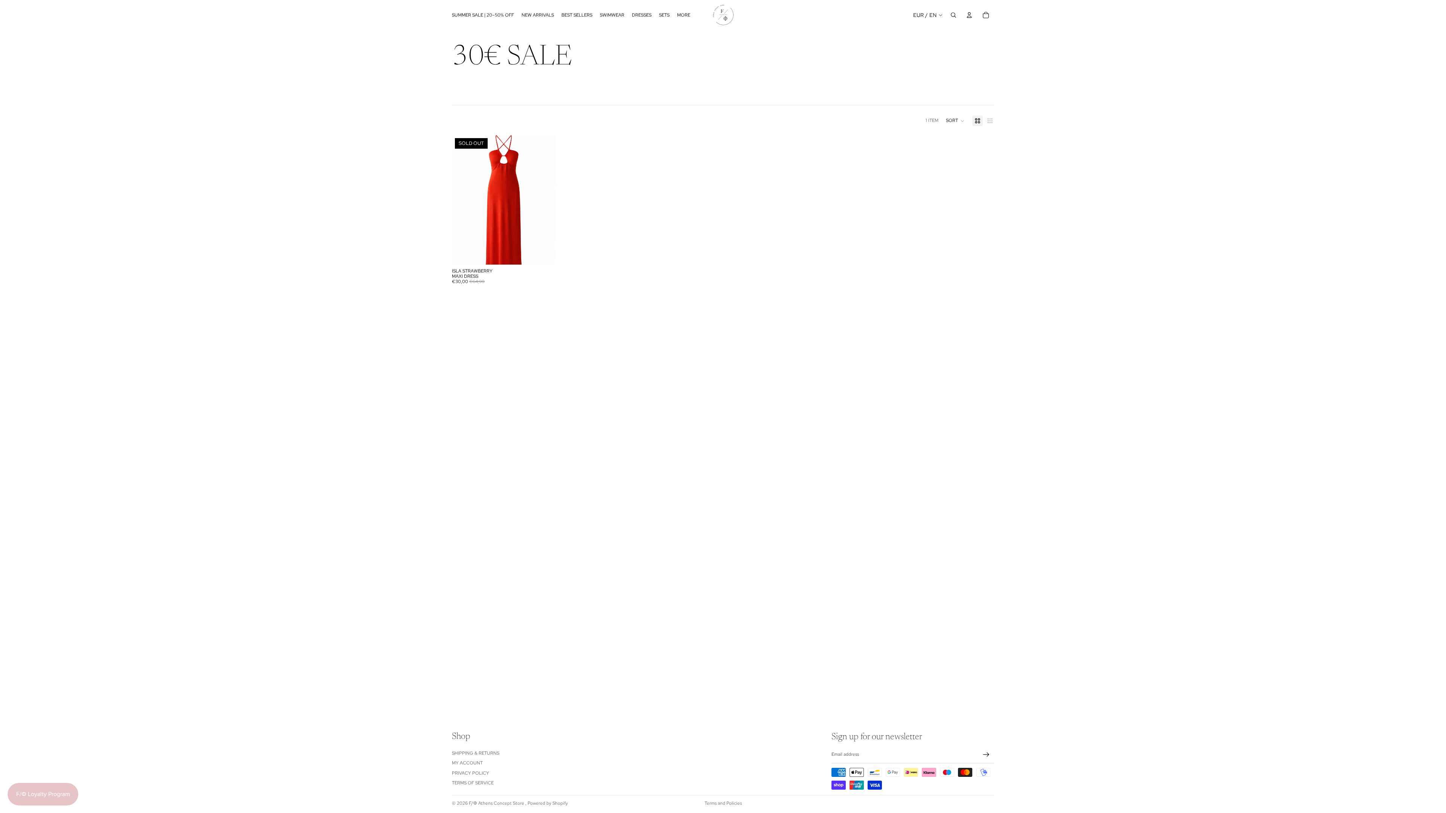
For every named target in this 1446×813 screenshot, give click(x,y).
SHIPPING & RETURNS (475, 753)
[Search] (953, 15)
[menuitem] (683, 15)
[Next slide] (544, 200)
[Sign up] (986, 755)
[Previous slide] (463, 200)
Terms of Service (473, 783)
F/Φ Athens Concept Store (497, 803)
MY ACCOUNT (467, 763)
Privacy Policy (470, 773)
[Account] (969, 15)
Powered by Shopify (548, 803)
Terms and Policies (723, 803)
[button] (955, 121)
